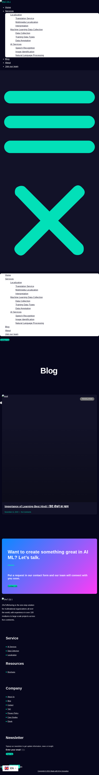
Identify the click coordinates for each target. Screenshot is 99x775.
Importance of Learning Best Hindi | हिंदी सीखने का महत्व (37, 506)
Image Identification (24, 51)
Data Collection (22, 33)
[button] (49, 170)
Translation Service (24, 18)
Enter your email (13, 750)
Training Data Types (25, 37)
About (8, 62)
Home (8, 7)
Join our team (11, 66)
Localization (16, 15)
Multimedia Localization (26, 22)
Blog (7, 59)
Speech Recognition (25, 48)
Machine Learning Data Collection (26, 29)
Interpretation (21, 26)
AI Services (16, 44)
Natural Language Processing (29, 55)
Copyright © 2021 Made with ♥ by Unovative (53, 771)
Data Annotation (23, 40)
